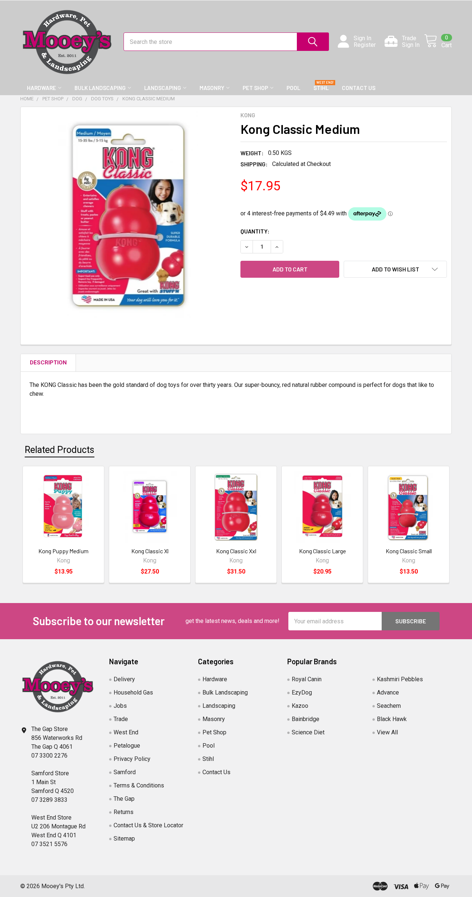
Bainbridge (305, 719)
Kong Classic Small (409, 550)
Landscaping (162, 87)
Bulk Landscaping (100, 87)
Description (48, 362)
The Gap (124, 798)
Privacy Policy (132, 758)
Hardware (41, 87)
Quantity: (255, 231)
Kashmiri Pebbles (400, 679)
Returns (123, 811)
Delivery (124, 679)
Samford (125, 772)
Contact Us (358, 87)
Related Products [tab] (59, 449)
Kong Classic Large (322, 550)
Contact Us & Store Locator (148, 825)
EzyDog (302, 692)
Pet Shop (255, 87)
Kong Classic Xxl (236, 550)
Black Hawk (392, 719)
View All (387, 732)
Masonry (211, 87)
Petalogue (127, 745)
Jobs (120, 705)
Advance (388, 692)
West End (126, 732)
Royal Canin (307, 679)
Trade (121, 719)
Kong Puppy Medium (63, 550)
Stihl (321, 87)
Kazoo (300, 705)
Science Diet (308, 732)
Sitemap (124, 838)
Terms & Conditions (139, 785)
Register (365, 45)
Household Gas (133, 692)
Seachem (389, 705)
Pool (293, 87)
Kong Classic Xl (150, 550)
